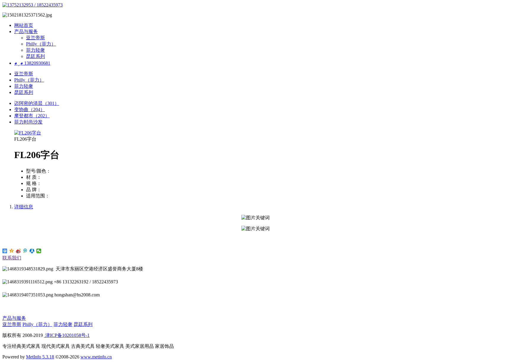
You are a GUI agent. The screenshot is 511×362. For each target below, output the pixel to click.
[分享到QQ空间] (11, 251)
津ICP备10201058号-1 (67, 335)
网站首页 (23, 25)
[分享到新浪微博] (18, 251)
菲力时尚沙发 (28, 121)
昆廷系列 (35, 56)
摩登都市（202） (32, 115)
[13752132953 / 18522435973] (32, 4)
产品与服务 (26, 31)
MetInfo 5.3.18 (40, 356)
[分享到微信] (38, 251)
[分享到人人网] (32, 251)
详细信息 (23, 206)
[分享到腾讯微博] (25, 251)
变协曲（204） (29, 109)
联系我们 (11, 257)
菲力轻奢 (35, 50)
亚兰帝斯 (35, 37)
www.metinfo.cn (96, 356)
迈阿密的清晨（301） (36, 103)
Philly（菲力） (41, 43)
